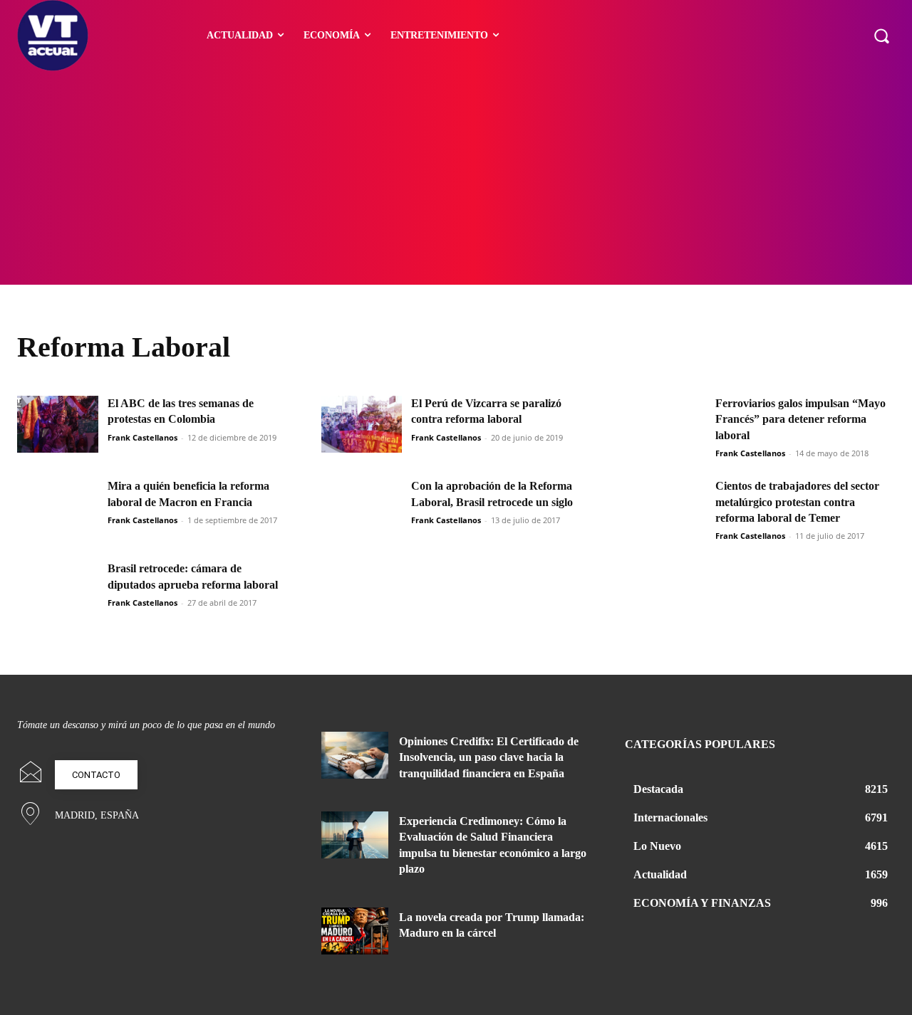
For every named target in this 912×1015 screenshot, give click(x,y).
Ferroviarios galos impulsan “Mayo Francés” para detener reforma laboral (800, 419)
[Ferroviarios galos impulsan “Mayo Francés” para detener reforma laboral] (665, 424)
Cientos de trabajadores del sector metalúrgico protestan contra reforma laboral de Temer (797, 502)
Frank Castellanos (142, 437)
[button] (881, 35)
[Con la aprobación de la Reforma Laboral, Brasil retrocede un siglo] (362, 506)
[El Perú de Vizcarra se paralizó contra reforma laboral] (362, 424)
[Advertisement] (456, 178)
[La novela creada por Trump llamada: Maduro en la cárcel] (355, 931)
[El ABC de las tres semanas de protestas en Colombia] (57, 424)
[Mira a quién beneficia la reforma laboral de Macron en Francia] (57, 506)
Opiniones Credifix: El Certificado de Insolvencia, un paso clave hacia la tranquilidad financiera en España (489, 757)
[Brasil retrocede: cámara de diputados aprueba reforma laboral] (57, 589)
